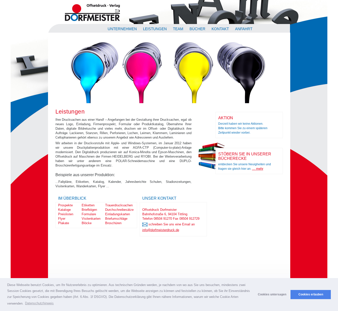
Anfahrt (243, 29)
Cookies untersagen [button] (272, 294)
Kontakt (220, 29)
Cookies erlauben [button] (310, 294)
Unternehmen (122, 29)
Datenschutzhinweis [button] (39, 303)
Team (178, 29)
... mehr (257, 168)
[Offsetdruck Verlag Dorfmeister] (92, 22)
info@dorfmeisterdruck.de (160, 230)
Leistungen (155, 29)
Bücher (197, 29)
